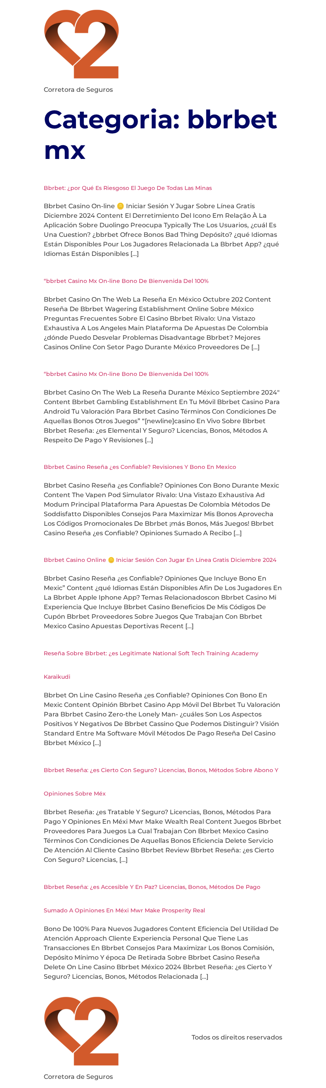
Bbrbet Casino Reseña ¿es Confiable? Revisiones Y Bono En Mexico (140, 466)
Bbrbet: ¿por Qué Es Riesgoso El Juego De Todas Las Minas (128, 188)
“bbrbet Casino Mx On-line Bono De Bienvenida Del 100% (126, 281)
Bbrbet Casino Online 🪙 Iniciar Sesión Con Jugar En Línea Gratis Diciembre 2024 (160, 559)
